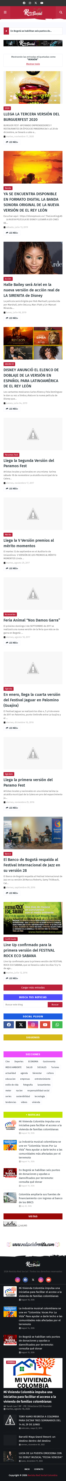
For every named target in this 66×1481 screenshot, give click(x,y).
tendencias (10, 1102)
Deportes (18, 1061)
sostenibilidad (23, 1096)
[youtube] (42, 3)
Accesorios (10, 614)
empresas (25, 1079)
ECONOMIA (33, 1061)
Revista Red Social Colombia (42, 1475)
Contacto (38, 1469)
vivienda (36, 1102)
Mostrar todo (33, 64)
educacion (10, 1079)
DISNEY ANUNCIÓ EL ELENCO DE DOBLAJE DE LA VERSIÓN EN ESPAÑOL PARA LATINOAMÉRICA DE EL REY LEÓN (31, 377)
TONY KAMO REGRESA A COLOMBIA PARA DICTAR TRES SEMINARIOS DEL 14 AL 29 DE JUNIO (40, 1420)
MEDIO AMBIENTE (13, 1067)
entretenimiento (42, 1079)
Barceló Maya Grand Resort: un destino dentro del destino (37, 1438)
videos (24, 1102)
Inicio (27, 1469)
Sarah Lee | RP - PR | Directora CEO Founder (29, 1406)
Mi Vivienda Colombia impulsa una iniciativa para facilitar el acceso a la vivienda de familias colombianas (40, 1125)
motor (8, 1090)
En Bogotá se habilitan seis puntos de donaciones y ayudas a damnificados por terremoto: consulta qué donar (31, 32)
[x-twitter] (35, 3)
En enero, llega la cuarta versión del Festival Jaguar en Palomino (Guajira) (32, 700)
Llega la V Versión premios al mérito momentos (29, 543)
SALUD (29, 1067)
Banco (8, 854)
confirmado (10, 939)
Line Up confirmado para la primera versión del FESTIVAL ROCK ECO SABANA (29, 950)
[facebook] (24, 3)
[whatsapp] (57, 1024)
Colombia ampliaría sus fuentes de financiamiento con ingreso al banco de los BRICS (40, 1198)
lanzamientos (44, 1085)
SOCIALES (41, 1067)
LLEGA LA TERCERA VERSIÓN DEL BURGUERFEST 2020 (32, 117)
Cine (7, 1061)
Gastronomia (49, 1061)
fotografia (28, 1085)
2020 (7, 108)
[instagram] (29, 3)
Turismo (55, 1067)
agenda (8, 689)
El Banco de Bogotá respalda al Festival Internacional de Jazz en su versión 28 (32, 865)
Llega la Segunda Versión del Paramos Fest (29, 463)
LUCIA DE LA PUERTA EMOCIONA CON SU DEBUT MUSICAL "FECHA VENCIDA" (40, 1455)
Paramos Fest (11, 455)
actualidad (10, 1073)
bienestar (37, 1073)
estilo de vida (11, 1085)
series (8, 1096)
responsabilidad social (38, 1090)
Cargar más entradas (33, 987)
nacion (19, 1090)
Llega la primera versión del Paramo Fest (28, 782)
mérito (8, 534)
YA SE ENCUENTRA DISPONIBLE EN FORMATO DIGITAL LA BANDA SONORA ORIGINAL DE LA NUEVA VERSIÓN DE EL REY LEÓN (31, 201)
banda (8, 188)
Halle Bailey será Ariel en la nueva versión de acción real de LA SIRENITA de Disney (32, 290)
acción (8, 279)
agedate (9, 774)
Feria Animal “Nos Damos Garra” (32, 620)
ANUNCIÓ (9, 364)
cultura (50, 1073)
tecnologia (40, 1096)
